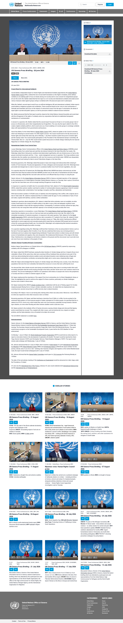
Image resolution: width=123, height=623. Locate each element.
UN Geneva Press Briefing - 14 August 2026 (95, 420)
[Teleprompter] (75, 63)
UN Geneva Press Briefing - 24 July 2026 (96, 516)
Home (103, 601)
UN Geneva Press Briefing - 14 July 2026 (96, 565)
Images (53, 11)
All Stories (92, 11)
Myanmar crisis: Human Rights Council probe (60, 468)
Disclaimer (105, 613)
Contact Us (105, 609)
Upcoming (82, 11)
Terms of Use (105, 611)
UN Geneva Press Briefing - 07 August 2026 (95, 468)
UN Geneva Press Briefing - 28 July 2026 (60, 514)
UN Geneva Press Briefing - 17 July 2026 (60, 567)
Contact (14, 621)
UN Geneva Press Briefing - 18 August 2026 (59, 418)
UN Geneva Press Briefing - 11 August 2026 (23, 468)
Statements (43, 11)
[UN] (16, 5)
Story (15, 78)
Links (103, 607)
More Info (24, 78)
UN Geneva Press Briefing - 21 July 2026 (24, 567)
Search (104, 603)
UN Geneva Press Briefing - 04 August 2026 (23, 515)
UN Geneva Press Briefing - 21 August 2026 (23, 418)
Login (110, 4)
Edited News (15, 11)
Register (100, 4)
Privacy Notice (32, 621)
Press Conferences (29, 11)
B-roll (61, 11)
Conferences (70, 11)
